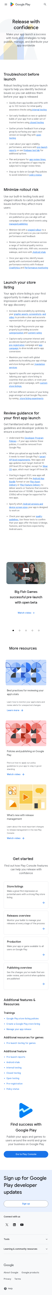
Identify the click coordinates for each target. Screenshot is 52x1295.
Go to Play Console (26, 1154)
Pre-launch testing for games (21, 1043)
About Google (11, 1272)
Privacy (7, 1279)
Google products (30, 1272)
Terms (17, 1279)
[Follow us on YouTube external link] (22, 1225)
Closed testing (13, 1073)
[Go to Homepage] (20, 4)
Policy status (12, 1089)
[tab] (13, 630)
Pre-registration (14, 1083)
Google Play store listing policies (22, 1018)
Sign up (26, 1203)
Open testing (12, 1078)
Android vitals (13, 1062)
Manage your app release (18, 1029)
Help (10, 1288)
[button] (26, 613)
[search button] (45, 5)
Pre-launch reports (15, 1057)
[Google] (9, 1265)
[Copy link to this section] (45, 76)
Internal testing (13, 1067)
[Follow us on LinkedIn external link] (14, 1225)
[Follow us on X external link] (7, 1225)
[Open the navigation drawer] (5, 4)
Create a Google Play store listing (23, 1024)
